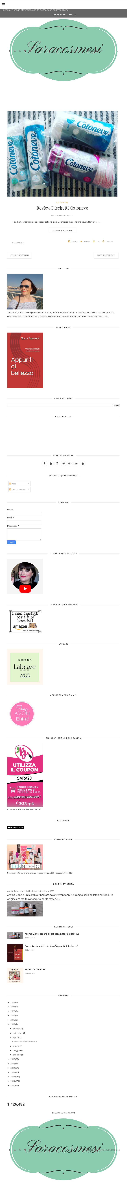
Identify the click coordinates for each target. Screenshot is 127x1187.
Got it (72, 14)
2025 (13, 1002)
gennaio (17, 1054)
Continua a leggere (62, 230)
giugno (16, 1046)
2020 (13, 1011)
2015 (13, 1063)
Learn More (59, 14)
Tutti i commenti (18, 489)
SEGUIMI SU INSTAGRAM (63, 1112)
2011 (13, 1081)
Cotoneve (62, 202)
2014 (13, 1067)
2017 (13, 1024)
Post (13, 483)
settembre (18, 1033)
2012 (13, 1076)
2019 (13, 1015)
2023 (13, 1006)
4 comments (18, 243)
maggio (16, 1050)
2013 (13, 1072)
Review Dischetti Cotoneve (62, 207)
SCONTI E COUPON (35, 969)
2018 (13, 1019)
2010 (13, 1085)
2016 (13, 1059)
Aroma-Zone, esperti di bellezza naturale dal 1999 (30, 891)
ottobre (16, 1028)
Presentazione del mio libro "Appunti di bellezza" (51, 946)
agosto (16, 1037)
